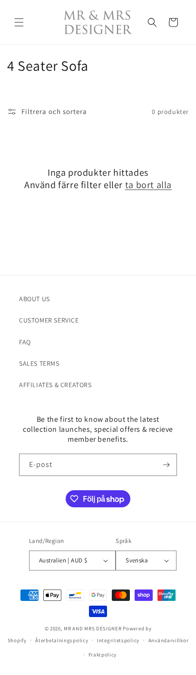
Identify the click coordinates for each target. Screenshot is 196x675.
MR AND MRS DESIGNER (92, 628)
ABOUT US (34, 299)
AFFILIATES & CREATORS (55, 384)
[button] (19, 22)
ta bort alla (148, 185)
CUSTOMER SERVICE (49, 320)
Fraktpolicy (102, 654)
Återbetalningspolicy (61, 640)
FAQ (25, 342)
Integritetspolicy (118, 640)
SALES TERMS (39, 363)
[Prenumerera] (166, 465)
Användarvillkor (168, 640)
